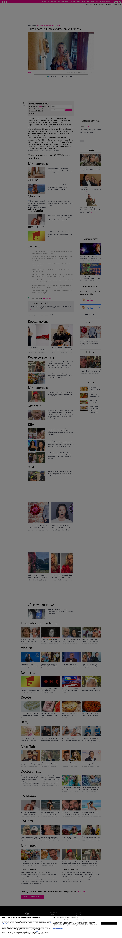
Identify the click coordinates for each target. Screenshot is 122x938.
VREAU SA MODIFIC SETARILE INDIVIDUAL (109, 927)
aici (37, 931)
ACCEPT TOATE (109, 923)
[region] (61, 927)
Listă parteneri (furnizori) (58, 928)
